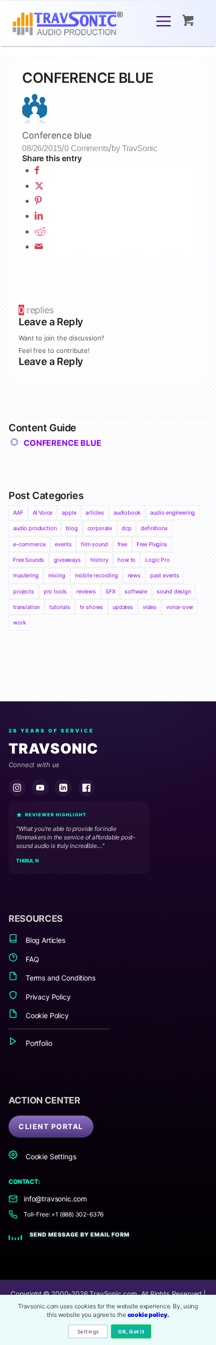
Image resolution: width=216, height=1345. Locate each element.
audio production (34, 528)
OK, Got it (131, 1331)
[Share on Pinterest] (38, 200)
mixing (56, 575)
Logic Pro (157, 559)
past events (164, 575)
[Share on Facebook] (37, 170)
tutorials (59, 606)
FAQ (31, 959)
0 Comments (86, 148)
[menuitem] (165, 21)
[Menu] (163, 21)
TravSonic (139, 148)
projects (23, 591)
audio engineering (172, 512)
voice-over (179, 606)
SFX (110, 591)
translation (26, 606)
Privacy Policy (47, 997)
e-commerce (29, 544)
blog (71, 528)
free (122, 544)
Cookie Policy (46, 1015)
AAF (18, 512)
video (150, 606)
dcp (126, 528)
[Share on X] (39, 185)
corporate (99, 528)
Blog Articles (44, 940)
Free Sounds (28, 559)
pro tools (55, 591)
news (134, 575)
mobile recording (96, 575)
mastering (25, 575)
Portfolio (38, 1043)
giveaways (67, 559)
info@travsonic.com (55, 1198)
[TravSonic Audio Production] (88, 25)
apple (69, 512)
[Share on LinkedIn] (39, 215)
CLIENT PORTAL (51, 1126)
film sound (94, 544)
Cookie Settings (50, 1156)
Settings (88, 1331)
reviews (86, 591)
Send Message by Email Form (80, 1234)
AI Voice (43, 512)
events (63, 544)
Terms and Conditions (59, 977)
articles (94, 512)
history (99, 559)
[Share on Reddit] (40, 231)
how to (127, 559)
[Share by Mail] (39, 246)
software (136, 591)
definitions (154, 528)
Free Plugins (152, 544)
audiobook (127, 512)
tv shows (91, 606)
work (19, 622)
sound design (174, 591)
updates (123, 606)
